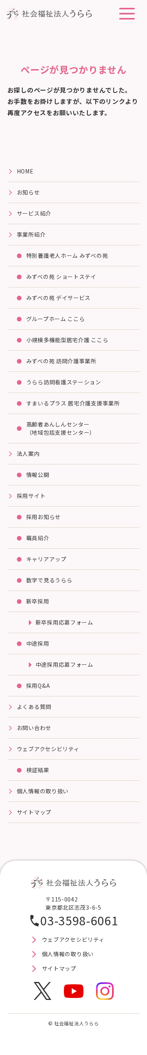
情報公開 (37, 474)
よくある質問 (34, 706)
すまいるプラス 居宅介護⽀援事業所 (73, 403)
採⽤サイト (31, 496)
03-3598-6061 (79, 920)
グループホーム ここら (55, 319)
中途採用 (37, 643)
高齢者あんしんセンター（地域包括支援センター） (60, 428)
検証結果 (37, 770)
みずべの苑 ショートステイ (61, 276)
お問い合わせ (34, 728)
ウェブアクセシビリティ (48, 749)
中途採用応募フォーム (64, 664)
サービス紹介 (34, 213)
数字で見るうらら (49, 580)
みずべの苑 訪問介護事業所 (61, 361)
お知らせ (28, 192)
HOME (25, 171)
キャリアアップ (46, 559)
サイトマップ (34, 812)
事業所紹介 (31, 234)
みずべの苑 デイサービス (58, 298)
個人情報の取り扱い (43, 791)
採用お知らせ (43, 517)
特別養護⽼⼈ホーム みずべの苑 (67, 255)
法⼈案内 (28, 453)
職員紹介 (37, 538)
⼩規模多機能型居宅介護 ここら (67, 340)
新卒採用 (37, 601)
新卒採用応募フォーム (64, 622)
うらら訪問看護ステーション (63, 382)
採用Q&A (38, 685)
